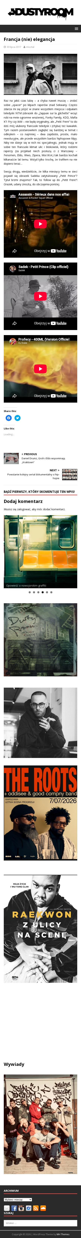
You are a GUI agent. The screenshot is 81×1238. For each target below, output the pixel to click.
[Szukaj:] (40, 1222)
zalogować (23, 509)
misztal (30, 47)
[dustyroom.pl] (40, 22)
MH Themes (63, 1234)
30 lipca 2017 (14, 47)
